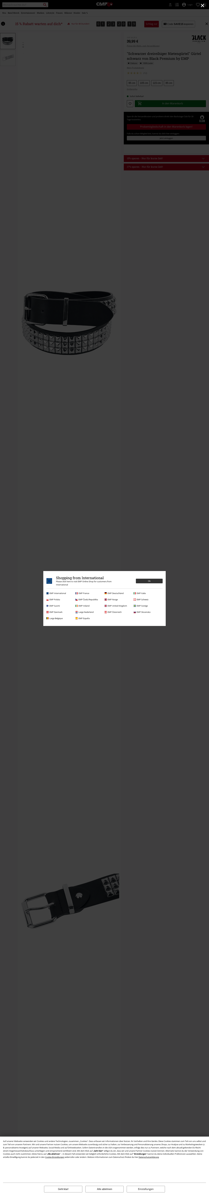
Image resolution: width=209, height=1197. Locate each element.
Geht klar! (63, 1189)
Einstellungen (146, 1189)
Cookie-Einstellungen (54, 1157)
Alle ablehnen (104, 1189)
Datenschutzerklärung (149, 1157)
